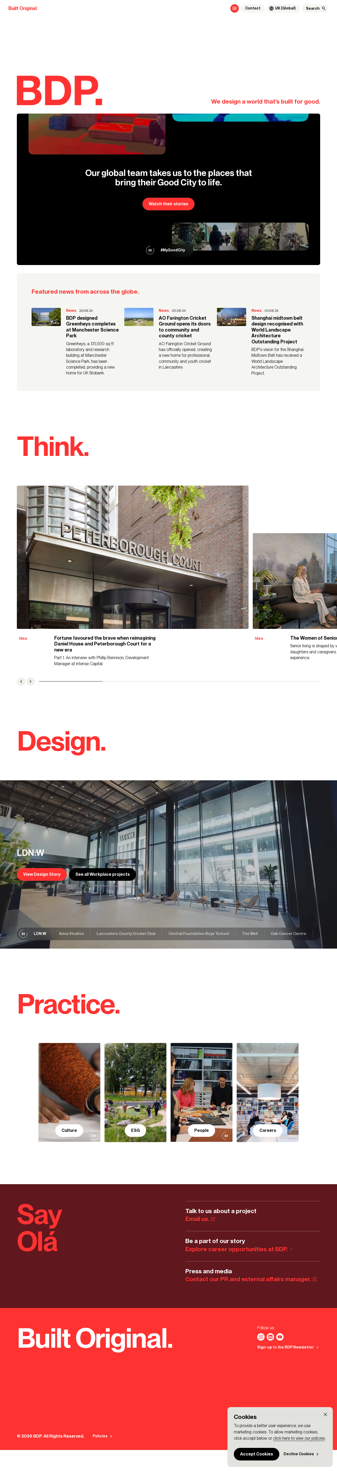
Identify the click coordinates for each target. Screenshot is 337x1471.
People (201, 1130)
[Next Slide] (30, 681)
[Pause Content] (150, 250)
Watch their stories (168, 203)
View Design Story (42, 874)
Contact (252, 8)
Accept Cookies (256, 1454)
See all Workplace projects (102, 874)
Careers (267, 1130)
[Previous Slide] (21, 681)
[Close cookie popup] (325, 1414)
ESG (135, 1130)
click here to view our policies (299, 1438)
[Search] (323, 8)
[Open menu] (234, 8)
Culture (69, 1130)
